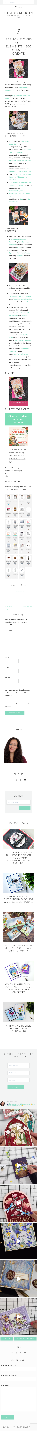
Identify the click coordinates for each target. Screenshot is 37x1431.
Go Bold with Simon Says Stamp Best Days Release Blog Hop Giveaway (18, 988)
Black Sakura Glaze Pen (23, 340)
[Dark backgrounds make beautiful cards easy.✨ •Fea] (18, 1165)
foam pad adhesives (20, 354)
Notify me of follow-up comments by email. (17, 705)
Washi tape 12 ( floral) (17, 191)
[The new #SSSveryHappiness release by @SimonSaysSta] (18, 1241)
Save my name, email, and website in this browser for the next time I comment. (17, 692)
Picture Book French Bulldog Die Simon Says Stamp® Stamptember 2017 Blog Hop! (18, 857)
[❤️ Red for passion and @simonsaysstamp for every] (18, 1203)
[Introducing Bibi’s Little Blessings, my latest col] (18, 1127)
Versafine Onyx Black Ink (22, 182)
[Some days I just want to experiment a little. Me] (18, 1278)
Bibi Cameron (18, 14)
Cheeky (15, 163)
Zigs (21, 199)
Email (7, 667)
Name (7, 657)
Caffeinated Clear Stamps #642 (20, 296)
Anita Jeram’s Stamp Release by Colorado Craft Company (18, 948)
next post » (27, 606)
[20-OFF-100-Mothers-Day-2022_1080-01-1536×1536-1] (18, 436)
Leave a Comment (18, 592)
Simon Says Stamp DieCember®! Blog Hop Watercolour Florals (18, 899)
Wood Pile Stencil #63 (17, 160)
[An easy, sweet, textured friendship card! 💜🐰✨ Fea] (18, 1316)
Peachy (28, 160)
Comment (9, 630)
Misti (19, 247)
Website (8, 677)
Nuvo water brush (23, 253)
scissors (20, 256)
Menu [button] (20, 7)
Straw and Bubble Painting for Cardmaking (18, 1028)
